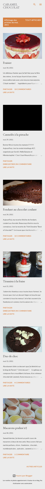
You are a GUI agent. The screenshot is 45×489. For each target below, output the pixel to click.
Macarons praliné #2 (15, 428)
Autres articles (34, 466)
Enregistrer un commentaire (17, 164)
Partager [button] (7, 89)
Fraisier (7, 63)
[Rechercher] (34, 4)
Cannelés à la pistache (16, 134)
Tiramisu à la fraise (14, 281)
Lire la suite (8, 92)
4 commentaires (22, 383)
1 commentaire (21, 454)
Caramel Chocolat (11, 5)
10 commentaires (22, 89)
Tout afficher (33, 20)
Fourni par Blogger (24, 476)
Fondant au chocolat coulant (20, 209)
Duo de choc (10, 356)
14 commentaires (22, 236)
